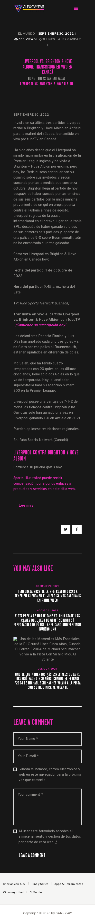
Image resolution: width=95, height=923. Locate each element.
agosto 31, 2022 (47, 610)
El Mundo (26, 34)
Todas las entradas (52, 78)
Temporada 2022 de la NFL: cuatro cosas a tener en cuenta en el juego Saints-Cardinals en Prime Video (47, 596)
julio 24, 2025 (47, 669)
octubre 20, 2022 (47, 586)
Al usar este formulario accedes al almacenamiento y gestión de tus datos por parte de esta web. (50, 837)
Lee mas (26, 505)
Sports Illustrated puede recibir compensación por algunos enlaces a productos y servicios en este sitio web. (44, 484)
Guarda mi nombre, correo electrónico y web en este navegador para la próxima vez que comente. (50, 775)
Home (31, 78)
